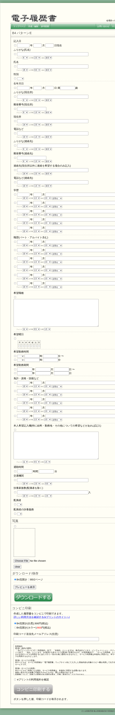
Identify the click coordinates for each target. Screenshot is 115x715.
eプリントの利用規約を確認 (33, 679)
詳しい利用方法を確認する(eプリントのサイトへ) (42, 617)
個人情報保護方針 (100, 711)
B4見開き (22, 579)
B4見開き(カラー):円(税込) (34, 627)
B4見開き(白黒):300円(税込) (32, 623)
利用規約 (110, 711)
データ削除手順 (87, 711)
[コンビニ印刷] (33, 689)
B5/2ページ (36, 579)
